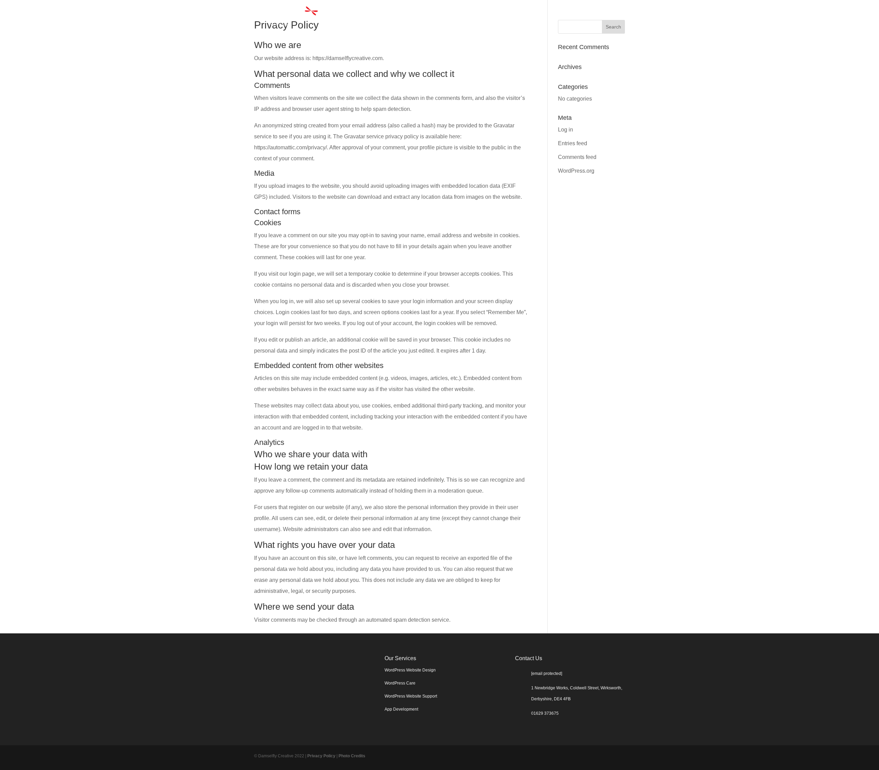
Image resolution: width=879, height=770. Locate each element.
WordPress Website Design (410, 670)
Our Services (483, 16)
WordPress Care (400, 683)
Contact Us (607, 16)
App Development (401, 709)
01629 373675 (545, 713)
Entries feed (572, 143)
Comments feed (577, 157)
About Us (569, 16)
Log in (565, 130)
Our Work (532, 16)
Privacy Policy (321, 756)
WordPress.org (576, 171)
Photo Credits (352, 756)
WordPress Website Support (411, 696)
